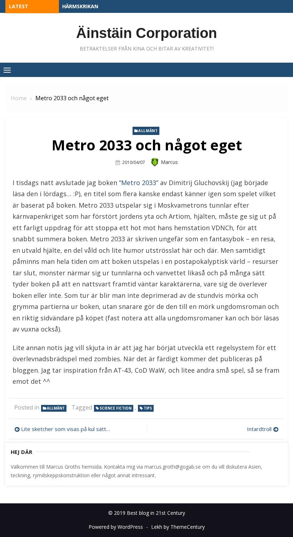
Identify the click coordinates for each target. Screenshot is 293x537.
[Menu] (7, 70)
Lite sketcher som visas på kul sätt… (65, 428)
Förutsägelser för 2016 (94, 6)
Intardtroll (259, 428)
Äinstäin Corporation (146, 33)
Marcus (169, 162)
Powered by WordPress (116, 526)
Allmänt (148, 130)
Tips (148, 408)
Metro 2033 (138, 182)
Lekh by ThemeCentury (178, 526)
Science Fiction (115, 408)
